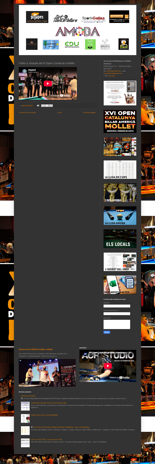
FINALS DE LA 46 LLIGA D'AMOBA (44, 415)
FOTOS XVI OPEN (28, 396)
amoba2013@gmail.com (113, 73)
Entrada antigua (89, 112)
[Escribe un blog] (44, 105)
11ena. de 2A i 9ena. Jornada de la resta (46, 439)
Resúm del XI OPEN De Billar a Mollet (36, 349)
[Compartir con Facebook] (49, 105)
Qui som (112, 76)
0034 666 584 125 (114, 71)
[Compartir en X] (47, 105)
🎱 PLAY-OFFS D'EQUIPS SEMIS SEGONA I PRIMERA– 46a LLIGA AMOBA (60, 427)
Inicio (60, 112)
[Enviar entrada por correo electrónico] (38, 105)
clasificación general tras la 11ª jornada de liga (48, 403)
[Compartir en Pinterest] (51, 105)
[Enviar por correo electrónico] (42, 105)
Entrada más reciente (27, 112)
